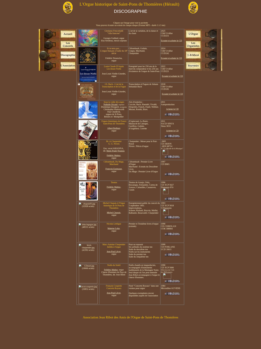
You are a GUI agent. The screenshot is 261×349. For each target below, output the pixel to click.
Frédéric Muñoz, (114, 155)
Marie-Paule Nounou (115, 151)
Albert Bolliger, (114, 128)
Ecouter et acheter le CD (171, 40)
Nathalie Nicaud (110, 104)
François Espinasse (113, 169)
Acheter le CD (172, 109)
